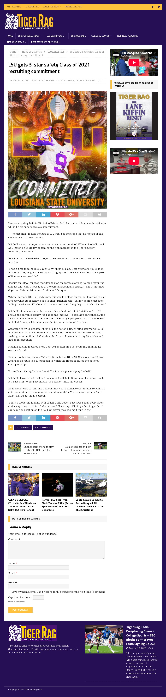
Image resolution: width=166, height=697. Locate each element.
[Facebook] (152, 7)
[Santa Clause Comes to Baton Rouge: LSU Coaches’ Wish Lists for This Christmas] (91, 485)
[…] (137, 677)
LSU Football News (28, 36)
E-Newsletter (32, 6)
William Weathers (44, 80)
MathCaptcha (20, 602)
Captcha (13, 597)
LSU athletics (67, 80)
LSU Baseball (78, 36)
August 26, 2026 (137, 648)
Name (12, 563)
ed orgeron (23, 427)
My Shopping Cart (73, 6)
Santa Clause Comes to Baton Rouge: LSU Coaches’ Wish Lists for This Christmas (89, 505)
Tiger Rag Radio (15, 42)
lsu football (42, 427)
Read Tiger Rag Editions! (44, 42)
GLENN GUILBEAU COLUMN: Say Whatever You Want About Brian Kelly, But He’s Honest (22, 505)
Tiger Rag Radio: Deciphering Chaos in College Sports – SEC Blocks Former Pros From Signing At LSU (140, 635)
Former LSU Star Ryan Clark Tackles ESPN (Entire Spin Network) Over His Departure (57, 505)
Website (12, 582)
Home (10, 36)
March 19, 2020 (20, 80)
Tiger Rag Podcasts (127, 36)
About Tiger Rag (51, 6)
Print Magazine (14, 6)
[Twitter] (159, 7)
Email (12, 573)
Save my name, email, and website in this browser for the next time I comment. (58, 592)
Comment (14, 539)
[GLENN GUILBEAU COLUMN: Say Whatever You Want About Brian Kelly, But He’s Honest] (23, 484)
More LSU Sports (100, 36)
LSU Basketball (55, 36)
